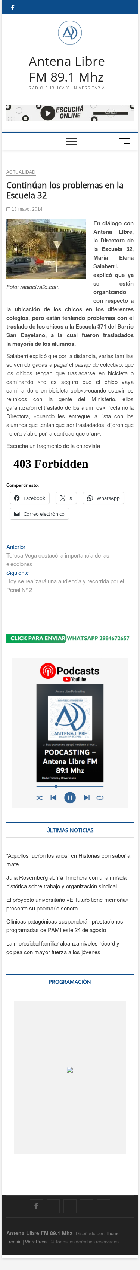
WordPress (36, 1241)
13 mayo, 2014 (26, 209)
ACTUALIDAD (21, 172)
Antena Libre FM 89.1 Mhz (67, 69)
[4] (116, 1146)
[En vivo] (103, 1199)
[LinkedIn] (86, 1199)
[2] (62, 1146)
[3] (89, 1146)
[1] (34, 1146)
